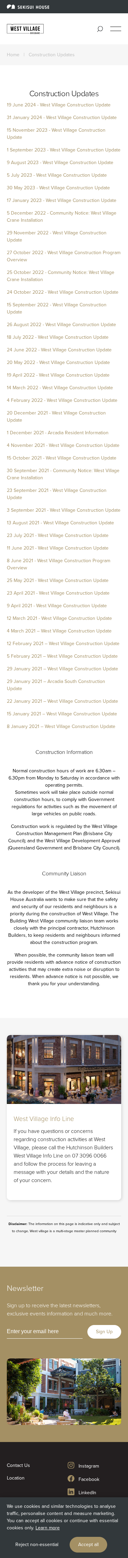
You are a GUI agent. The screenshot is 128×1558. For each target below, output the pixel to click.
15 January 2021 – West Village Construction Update (62, 713)
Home (13, 54)
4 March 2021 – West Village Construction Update (59, 631)
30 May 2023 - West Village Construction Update (58, 187)
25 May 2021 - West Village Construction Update (58, 580)
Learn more (47, 1527)
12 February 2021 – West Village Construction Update (63, 643)
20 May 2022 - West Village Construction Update (58, 362)
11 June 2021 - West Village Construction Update (58, 548)
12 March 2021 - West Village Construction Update (59, 618)
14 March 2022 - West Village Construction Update (60, 387)
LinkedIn (86, 1492)
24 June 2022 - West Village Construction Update (59, 349)
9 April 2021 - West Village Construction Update (57, 605)
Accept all (88, 1544)
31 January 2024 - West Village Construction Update (62, 117)
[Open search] (100, 29)
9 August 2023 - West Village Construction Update (60, 162)
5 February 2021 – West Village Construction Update (63, 656)
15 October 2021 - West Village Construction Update (61, 458)
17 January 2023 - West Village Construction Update (62, 200)
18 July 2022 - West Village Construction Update (58, 337)
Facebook (88, 1479)
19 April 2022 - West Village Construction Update (58, 375)
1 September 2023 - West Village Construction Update (63, 150)
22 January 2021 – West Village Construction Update (62, 701)
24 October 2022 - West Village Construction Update (62, 292)
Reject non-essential (36, 1544)
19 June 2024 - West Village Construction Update (59, 104)
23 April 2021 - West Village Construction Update (58, 593)
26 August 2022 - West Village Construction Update (61, 324)
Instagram (88, 1466)
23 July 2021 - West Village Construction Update (58, 535)
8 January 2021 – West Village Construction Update (61, 726)
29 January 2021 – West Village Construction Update (62, 668)
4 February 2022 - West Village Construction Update (62, 400)
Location (16, 1478)
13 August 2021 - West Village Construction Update (60, 522)
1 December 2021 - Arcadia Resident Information (58, 432)
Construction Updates (52, 54)
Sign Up (104, 1331)
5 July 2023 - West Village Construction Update (57, 175)
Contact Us (18, 1465)
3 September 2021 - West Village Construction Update (63, 510)
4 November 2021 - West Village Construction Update (63, 445)
